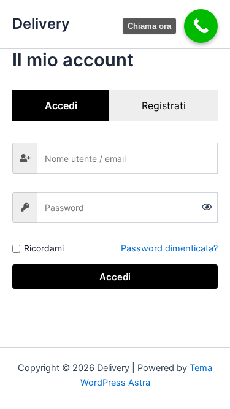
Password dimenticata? (169, 248)
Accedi (115, 277)
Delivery (41, 23)
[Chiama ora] (201, 26)
